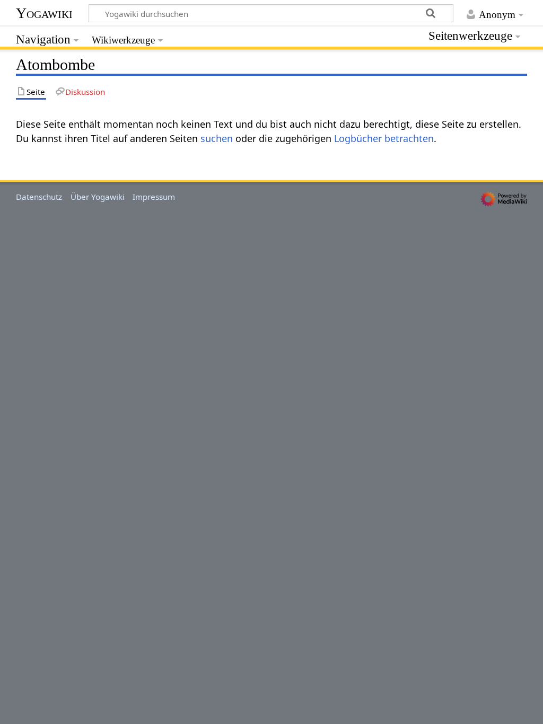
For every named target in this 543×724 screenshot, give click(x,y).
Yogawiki (44, 13)
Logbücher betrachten (384, 138)
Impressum (154, 196)
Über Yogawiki (98, 196)
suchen (216, 138)
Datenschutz (39, 196)
